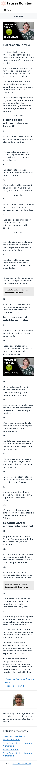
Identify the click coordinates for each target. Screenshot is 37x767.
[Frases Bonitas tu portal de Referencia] (16, 3)
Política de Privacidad (22, 764)
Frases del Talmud (15, 686)
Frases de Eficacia (11, 739)
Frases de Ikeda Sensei (14, 736)
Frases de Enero (10, 749)
